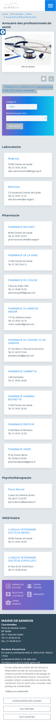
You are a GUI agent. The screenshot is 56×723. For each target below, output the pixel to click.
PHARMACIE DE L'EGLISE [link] (22, 280)
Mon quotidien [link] (17, 14)
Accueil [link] (5, 14)
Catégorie (11, 101)
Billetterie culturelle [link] (18, 594)
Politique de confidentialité (17, 691)
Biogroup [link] (13, 158)
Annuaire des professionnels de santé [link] (20, 17)
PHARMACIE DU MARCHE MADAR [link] (23, 310)
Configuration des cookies (26, 700)
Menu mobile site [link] (50, 5)
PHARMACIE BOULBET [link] (21, 227)
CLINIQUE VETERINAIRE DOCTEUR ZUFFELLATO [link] (22, 559)
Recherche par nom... (17, 113)
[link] (2, 32)
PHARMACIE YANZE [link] (19, 449)
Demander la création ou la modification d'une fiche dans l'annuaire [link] (27, 89)
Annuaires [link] (38, 594)
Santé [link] (29, 14)
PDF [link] (51, 79)
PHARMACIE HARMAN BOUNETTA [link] (21, 397)
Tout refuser (27, 708)
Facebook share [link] (43, 79)
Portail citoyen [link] (37, 586)
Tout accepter (27, 717)
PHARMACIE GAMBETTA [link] (22, 371)
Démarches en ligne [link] (18, 586)
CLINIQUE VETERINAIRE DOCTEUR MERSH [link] (22, 531)
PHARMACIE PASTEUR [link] (21, 424)
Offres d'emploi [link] (16, 602)
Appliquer (14, 126)
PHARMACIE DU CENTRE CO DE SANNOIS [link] (27, 341)
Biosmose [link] (14, 187)
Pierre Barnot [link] (16, 489)
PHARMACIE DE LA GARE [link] (23, 255)
